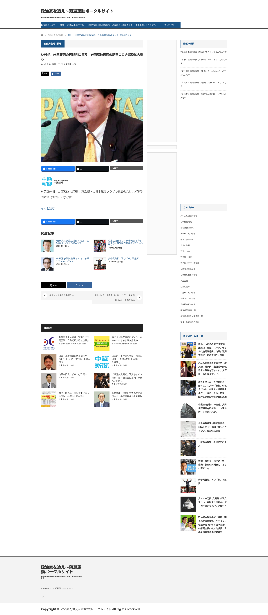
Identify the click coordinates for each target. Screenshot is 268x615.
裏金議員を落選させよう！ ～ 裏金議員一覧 (122, 26)
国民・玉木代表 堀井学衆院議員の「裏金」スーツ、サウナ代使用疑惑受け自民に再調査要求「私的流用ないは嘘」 (212, 349)
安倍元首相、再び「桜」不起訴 (123, 258)
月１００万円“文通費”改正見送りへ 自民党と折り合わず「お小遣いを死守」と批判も (212, 502)
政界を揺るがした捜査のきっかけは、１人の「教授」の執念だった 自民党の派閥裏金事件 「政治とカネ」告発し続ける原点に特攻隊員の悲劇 (212, 389)
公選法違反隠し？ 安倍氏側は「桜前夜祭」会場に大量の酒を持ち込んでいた (125, 242)
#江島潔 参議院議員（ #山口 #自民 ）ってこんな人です (72, 259)
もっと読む (48, 208)
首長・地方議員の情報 (190, 322)
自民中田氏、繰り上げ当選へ (73, 374)
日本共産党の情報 (188, 269)
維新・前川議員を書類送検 (61, 295)
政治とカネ (185, 251)
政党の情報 (116, 343)
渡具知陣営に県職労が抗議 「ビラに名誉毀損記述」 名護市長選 (114, 297)
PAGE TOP (259, 593)
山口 (74, 64)
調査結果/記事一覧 (75, 25)
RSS (43, 597)
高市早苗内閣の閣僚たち (99, 25)
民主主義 (184, 281)
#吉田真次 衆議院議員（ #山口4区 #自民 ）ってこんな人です (72, 241)
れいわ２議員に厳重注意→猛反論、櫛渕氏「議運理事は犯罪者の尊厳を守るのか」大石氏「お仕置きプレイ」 (212, 368)
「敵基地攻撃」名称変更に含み (212, 444)
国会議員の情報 (187, 228)
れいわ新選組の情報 (189, 216)
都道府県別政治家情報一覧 (192, 316)
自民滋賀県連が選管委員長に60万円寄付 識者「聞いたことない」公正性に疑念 (212, 427)
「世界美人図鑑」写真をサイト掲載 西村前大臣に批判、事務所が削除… (127, 377)
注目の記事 (185, 287)
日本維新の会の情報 (189, 275)
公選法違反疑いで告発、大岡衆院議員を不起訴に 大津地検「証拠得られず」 (212, 408)
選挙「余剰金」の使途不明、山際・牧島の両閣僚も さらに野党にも (212, 465)
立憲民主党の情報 (188, 293)
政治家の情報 (64, 343)
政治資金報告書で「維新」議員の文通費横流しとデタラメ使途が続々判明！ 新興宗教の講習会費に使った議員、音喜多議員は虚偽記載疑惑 (212, 524)
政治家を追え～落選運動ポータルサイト (77, 11)
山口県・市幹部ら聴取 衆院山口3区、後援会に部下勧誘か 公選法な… (127, 359)
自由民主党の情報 (48, 64)
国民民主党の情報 (188, 234)
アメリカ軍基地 (64, 64)
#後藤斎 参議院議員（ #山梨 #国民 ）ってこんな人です (204, 52)
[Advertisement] (162, 91)
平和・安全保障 (187, 239)
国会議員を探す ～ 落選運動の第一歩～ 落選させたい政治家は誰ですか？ (52, 26)
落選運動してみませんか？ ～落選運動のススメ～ (146, 26)
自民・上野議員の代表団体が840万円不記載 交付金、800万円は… (74, 359)
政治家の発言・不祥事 (190, 263)
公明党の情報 (186, 222)
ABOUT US (169, 25)
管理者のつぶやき (188, 298)
